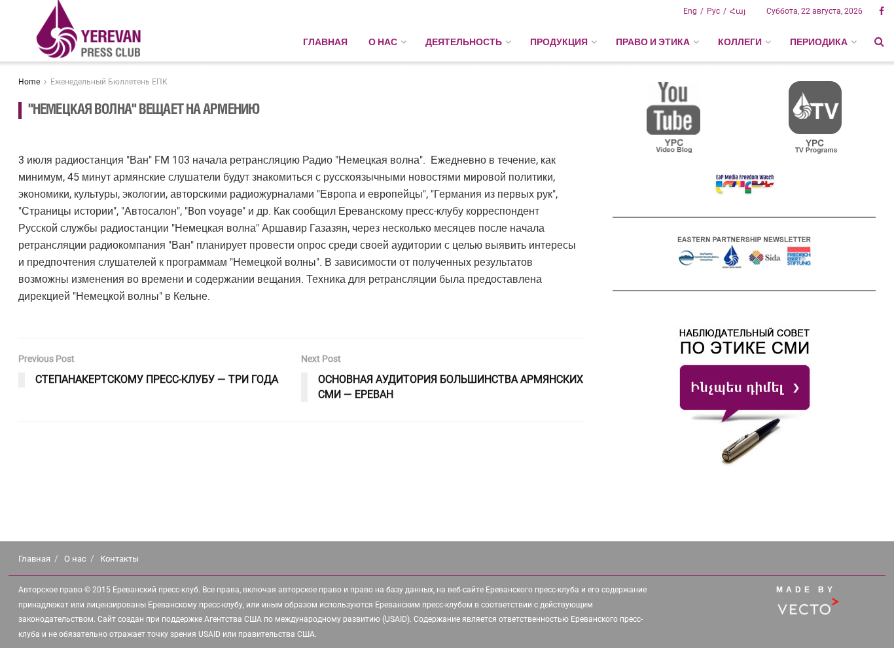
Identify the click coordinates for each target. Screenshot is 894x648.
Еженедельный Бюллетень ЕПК (109, 81)
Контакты (119, 559)
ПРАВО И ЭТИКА (653, 42)
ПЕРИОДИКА (819, 42)
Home (29, 81)
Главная (325, 42)
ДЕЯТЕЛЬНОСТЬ (463, 42)
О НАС (382, 42)
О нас (75, 559)
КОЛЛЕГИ (740, 42)
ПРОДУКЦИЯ (559, 42)
